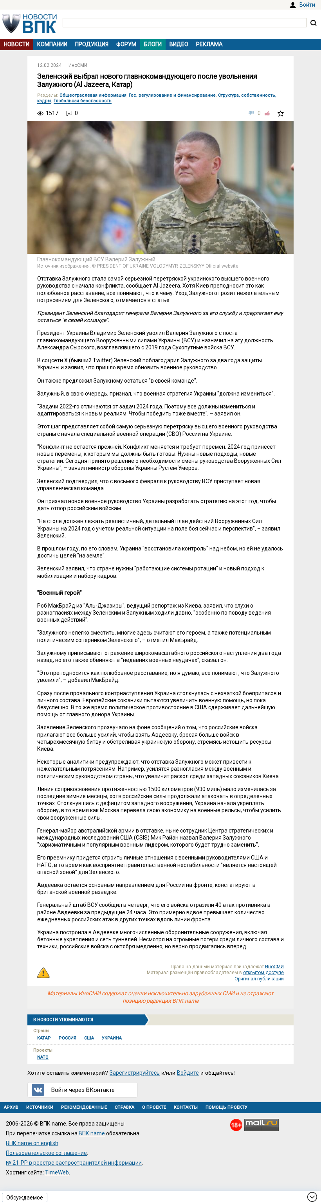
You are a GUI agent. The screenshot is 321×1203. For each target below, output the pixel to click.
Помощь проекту (226, 1107)
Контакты (186, 1107)
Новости (16, 44)
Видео (179, 44)
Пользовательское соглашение (46, 1153)
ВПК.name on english (32, 1143)
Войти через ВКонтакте (83, 1089)
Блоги (153, 44)
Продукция (91, 44)
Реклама (209, 44)
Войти (307, 5)
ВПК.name (92, 1133)
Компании (52, 44)
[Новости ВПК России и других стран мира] (29, 31)
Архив (11, 1107)
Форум (126, 44)
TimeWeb (57, 1172)
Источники (39, 1107)
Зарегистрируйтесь (135, 1073)
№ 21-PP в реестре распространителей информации (74, 1163)
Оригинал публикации (259, 979)
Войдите (188, 1073)
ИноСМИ (78, 65)
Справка (124, 1107)
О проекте (154, 1107)
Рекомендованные (84, 1107)
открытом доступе (263, 972)
